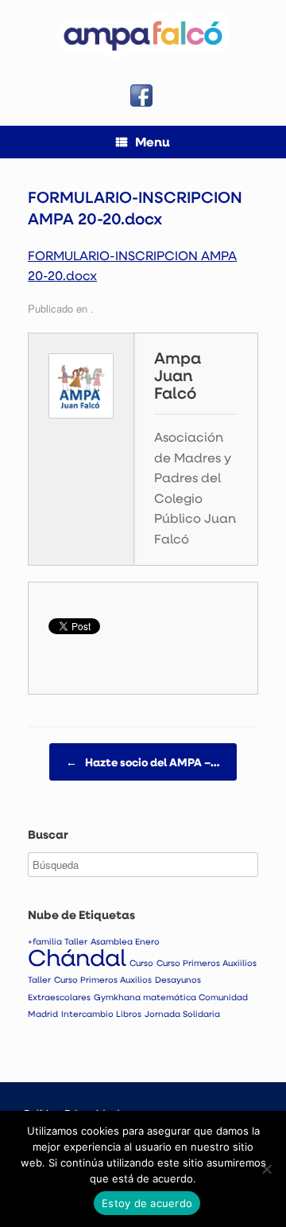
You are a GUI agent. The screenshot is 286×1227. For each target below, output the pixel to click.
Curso (141, 962)
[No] (266, 1169)
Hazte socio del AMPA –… (143, 761)
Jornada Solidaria (182, 1013)
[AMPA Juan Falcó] (143, 36)
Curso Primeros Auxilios (103, 979)
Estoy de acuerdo (147, 1203)
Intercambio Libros (101, 1013)
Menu (152, 141)
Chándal (77, 957)
